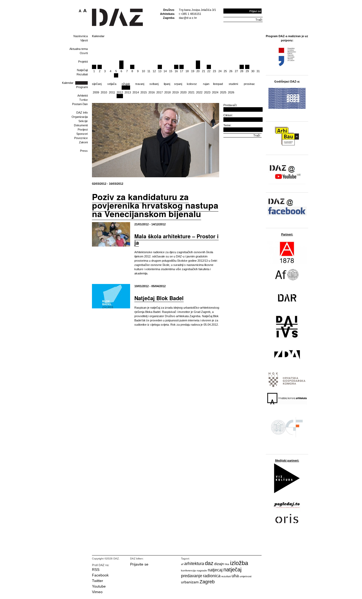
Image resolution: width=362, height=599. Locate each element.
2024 (215, 92)
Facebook (100, 575)
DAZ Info (82, 112)
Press (84, 150)
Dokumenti (81, 125)
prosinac (249, 83)
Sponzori (82, 133)
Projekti (83, 61)
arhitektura (194, 563)
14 (165, 71)
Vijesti (84, 40)
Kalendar (67, 82)
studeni (233, 83)
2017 (159, 92)
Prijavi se (255, 11)
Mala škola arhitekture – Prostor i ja (176, 239)
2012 (120, 92)
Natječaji (82, 70)
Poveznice (81, 138)
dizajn (219, 564)
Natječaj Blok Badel (159, 298)
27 (236, 71)
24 (220, 71)
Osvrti (84, 53)
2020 (183, 92)
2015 (143, 92)
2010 (104, 92)
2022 (199, 92)
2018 (167, 92)
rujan (206, 83)
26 (230, 71)
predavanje (191, 576)
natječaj (232, 569)
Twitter (97, 581)
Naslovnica (80, 36)
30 (252, 71)
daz (209, 563)
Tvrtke (83, 99)
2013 (128, 92)
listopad (218, 83)
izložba (239, 563)
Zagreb (207, 581)
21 (203, 71)
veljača (111, 83)
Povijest (83, 129)
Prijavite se (139, 564)
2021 (191, 92)
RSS (95, 569)
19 (192, 71)
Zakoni (83, 142)
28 (241, 71)
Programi (82, 87)
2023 (207, 92)
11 (148, 71)
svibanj (153, 83)
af (182, 564)
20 (198, 71)
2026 (231, 92)
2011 (112, 92)
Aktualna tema (78, 48)
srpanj (178, 83)
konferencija (188, 570)
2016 (151, 92)
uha (235, 576)
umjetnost (245, 576)
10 (143, 71)
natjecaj (215, 570)
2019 (175, 92)
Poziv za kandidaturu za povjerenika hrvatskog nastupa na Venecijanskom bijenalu (155, 205)
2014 (136, 92)
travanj (139, 83)
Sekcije (83, 121)
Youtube (99, 586)
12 (154, 71)
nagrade (202, 570)
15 (170, 71)
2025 (223, 92)
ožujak (126, 83)
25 (225, 71)
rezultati (226, 576)
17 (181, 71)
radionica (211, 576)
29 (247, 71)
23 (214, 71)
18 (187, 71)
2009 (96, 92)
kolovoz (192, 83)
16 (176, 71)
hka (227, 564)
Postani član (80, 104)
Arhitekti (82, 95)
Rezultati (82, 74)
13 (159, 71)
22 (208, 71)
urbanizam (190, 582)
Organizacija (80, 116)
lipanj (167, 83)
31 (258, 71)
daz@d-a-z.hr (188, 17)
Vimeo (97, 592)
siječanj (96, 83)
